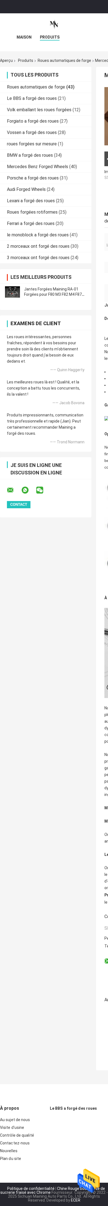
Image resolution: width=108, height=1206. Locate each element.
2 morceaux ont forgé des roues (38, 246)
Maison (24, 37)
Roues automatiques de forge (64, 60)
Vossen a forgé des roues (32, 132)
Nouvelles (8, 1151)
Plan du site (10, 1158)
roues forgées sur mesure (32, 143)
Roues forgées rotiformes (32, 212)
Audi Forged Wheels (26, 189)
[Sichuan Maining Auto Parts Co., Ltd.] (54, 24)
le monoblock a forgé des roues (38, 234)
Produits (50, 37)
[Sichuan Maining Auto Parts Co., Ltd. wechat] (43, 490)
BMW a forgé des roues (30, 155)
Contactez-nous (15, 1143)
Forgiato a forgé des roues (33, 121)
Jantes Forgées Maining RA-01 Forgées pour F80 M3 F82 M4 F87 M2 (53, 294)
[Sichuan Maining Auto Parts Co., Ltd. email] (14, 490)
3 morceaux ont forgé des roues (38, 257)
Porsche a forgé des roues (33, 178)
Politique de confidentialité (31, 1188)
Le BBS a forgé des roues (32, 98)
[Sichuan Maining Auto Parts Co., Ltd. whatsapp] (28, 490)
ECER (75, 1200)
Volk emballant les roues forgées (39, 109)
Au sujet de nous (15, 1119)
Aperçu (6, 60)
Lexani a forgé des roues (31, 200)
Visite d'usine (12, 1127)
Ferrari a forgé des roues (31, 223)
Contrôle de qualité (17, 1135)
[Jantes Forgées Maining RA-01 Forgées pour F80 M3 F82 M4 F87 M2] (12, 292)
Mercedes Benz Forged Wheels (37, 166)
